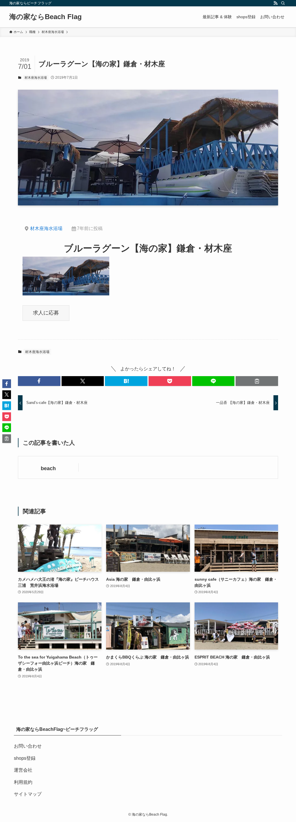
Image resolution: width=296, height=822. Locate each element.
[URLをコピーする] (257, 381)
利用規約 (23, 782)
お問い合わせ (28, 746)
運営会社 (23, 770)
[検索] (283, 3)
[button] (39, 381)
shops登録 (25, 758)
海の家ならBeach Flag (45, 16)
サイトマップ (28, 794)
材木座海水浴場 (36, 77)
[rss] (275, 3)
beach (48, 468)
